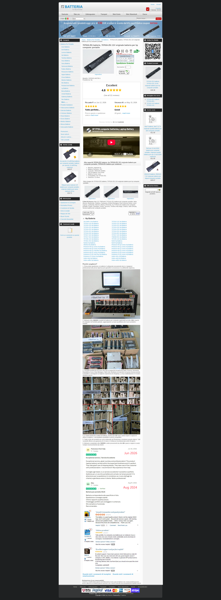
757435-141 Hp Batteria (91, 239)
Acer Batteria (65, 47)
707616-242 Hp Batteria (119, 227)
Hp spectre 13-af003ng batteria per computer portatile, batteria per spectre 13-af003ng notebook (69, 164)
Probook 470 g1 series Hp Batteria (122, 254)
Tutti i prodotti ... (66, 140)
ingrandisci (92, 198)
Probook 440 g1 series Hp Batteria (94, 247)
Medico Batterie (66, 121)
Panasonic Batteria (67, 72)
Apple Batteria (65, 74)
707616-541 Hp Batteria (119, 231)
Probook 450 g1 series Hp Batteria (122, 248)
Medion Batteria (66, 80)
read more (94, 115)
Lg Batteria (64, 88)
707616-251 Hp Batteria (91, 229)
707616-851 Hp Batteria (119, 233)
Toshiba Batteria (66, 58)
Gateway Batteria (66, 96)
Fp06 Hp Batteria (117, 241)
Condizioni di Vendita (67, 208)
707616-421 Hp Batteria (91, 231)
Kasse (145, 14)
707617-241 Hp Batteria (119, 235)
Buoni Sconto (65, 216)
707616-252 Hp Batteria (119, 229)
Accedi (158, 4)
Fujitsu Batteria (66, 69)
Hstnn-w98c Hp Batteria (91, 260)
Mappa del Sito (65, 213)
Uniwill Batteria (66, 94)
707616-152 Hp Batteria (91, 225)
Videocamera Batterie (67, 108)
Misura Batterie (65, 124)
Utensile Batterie (66, 110)
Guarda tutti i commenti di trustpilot (97, 574)
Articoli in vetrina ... (67, 137)
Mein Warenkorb (131, 14)
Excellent (111, 85)
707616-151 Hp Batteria (119, 223)
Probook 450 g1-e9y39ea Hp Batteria (95, 250)
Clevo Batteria (65, 77)
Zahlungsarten (90, 14)
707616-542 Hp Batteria (91, 233)
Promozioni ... (65, 131)
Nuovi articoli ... (65, 134)
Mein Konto (116, 14)
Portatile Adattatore (67, 105)
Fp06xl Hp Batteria (89, 243)
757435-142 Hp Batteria (119, 239)
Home (152, 4)
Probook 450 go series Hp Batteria (122, 250)
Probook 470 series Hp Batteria (93, 256)
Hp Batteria (64, 55)
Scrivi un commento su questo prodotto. (69, 236)
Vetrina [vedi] (67, 145)
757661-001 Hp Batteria (91, 241)
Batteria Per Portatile (93, 40)
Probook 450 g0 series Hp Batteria (94, 248)
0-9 (132, 593)
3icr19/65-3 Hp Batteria (91, 221)
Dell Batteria (65, 50)
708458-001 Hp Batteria (119, 237)
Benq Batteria (65, 91)
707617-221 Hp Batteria (91, 235)
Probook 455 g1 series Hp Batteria (94, 252)
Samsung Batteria (67, 66)
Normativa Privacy (66, 205)
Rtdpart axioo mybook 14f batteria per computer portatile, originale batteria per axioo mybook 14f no (69, 188)
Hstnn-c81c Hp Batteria (119, 256)
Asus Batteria (65, 61)
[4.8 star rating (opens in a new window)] (114, 90)
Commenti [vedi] (68, 224)
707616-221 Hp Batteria (119, 225)
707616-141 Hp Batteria (119, 221)
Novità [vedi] (151, 110)
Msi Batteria (65, 83)
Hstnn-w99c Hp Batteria (119, 260)
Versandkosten (142, 587)
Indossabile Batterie (67, 127)
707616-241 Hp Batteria (91, 227)
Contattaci (112, 587)
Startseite (65, 14)
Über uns (77, 14)
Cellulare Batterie (66, 113)
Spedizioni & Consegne (68, 202)
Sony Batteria (65, 63)
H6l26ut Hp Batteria (90, 245)
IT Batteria (123, 595)
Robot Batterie (65, 116)
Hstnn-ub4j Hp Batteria (119, 258)
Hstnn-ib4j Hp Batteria (90, 258)
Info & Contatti (65, 211)
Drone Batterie (65, 119)
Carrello (158, 8)
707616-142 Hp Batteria (91, 223)
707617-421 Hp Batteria (91, 237)
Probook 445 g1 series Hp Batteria (122, 247)
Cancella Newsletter (67, 219)
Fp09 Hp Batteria (117, 243)
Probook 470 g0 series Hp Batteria (122, 252)
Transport (104, 14)
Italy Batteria (108, 595)
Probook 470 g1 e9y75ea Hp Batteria (95, 254)
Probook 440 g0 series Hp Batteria (122, 245)
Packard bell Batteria (67, 85)
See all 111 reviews (111, 95)
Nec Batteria (65, 99)
